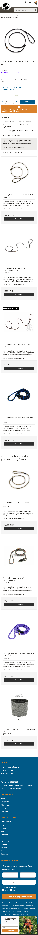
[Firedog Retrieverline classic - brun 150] (19, 324)
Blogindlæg (6, 802)
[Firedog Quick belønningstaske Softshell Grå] (19, 709)
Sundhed (4, 838)
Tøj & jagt (5, 841)
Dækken (4, 844)
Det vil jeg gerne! (10, 930)
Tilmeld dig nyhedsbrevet (19, 897)
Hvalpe (4, 828)
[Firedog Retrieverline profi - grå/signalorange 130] (19, 558)
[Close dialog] (36, 917)
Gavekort (5, 854)
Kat (2, 831)
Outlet (3, 851)
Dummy (4, 835)
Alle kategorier (7, 805)
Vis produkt (19, 219)
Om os (4, 808)
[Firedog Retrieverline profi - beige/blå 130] (19, 482)
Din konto (5, 812)
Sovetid (4, 848)
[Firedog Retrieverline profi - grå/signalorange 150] (19, 248)
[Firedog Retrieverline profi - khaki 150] (19, 174)
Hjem (3, 799)
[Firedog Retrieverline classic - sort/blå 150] (19, 397)
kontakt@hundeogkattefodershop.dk (16, 785)
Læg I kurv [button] (27, 102)
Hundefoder (6, 822)
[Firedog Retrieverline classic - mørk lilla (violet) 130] (19, 633)
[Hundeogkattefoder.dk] (6, 6)
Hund (3, 825)
